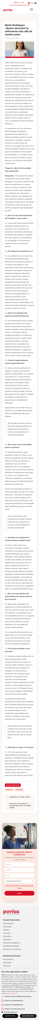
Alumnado (7, 927)
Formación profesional (12, 956)
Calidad (6, 930)
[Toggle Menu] (31, 9)
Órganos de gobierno (11, 943)
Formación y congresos (12, 949)
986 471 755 (19, 2)
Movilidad (7, 939)
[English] (35, 3)
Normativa (7, 936)
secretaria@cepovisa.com (19, 5)
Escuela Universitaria (11, 920)
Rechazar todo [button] (28, 1016)
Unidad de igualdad (11, 946)
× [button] (36, 970)
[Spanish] (29, 3)
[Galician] (32, 3)
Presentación (8, 923)
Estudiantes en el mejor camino (19, 797)
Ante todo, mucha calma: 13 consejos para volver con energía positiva (20, 805)
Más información (12, 993)
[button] (19, 1012)
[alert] (19, 994)
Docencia (6, 933)
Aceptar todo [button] (10, 1016)
